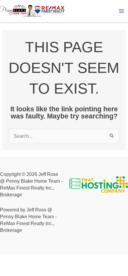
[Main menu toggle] (121, 11)
